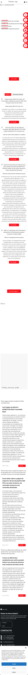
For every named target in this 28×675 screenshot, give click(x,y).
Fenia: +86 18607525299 (8, 636)
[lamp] (14, 26)
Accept (14, 664)
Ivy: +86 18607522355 (8, 637)
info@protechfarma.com (7, 343)
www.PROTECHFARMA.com (7, 341)
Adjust (14, 672)
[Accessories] (14, 21)
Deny (14, 668)
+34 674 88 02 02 (5, 345)
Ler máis (14, 79)
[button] (26, 647)
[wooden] (14, 24)
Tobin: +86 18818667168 (8, 639)
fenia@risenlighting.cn (8, 642)
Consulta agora (13, 291)
